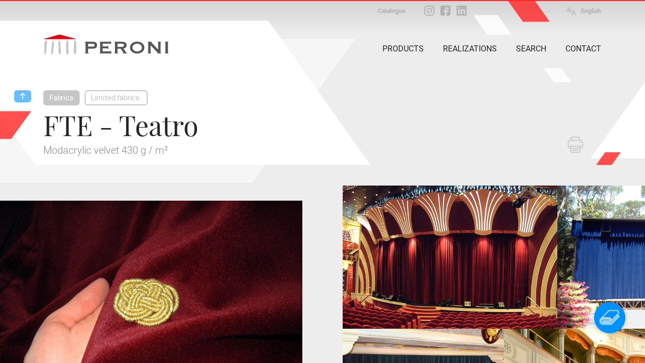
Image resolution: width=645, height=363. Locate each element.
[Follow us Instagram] (429, 11)
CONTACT (583, 48)
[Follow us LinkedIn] (462, 11)
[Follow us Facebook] (445, 11)
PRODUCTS (403, 48)
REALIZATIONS (470, 48)
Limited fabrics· (116, 97)
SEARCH (531, 48)
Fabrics (61, 97)
